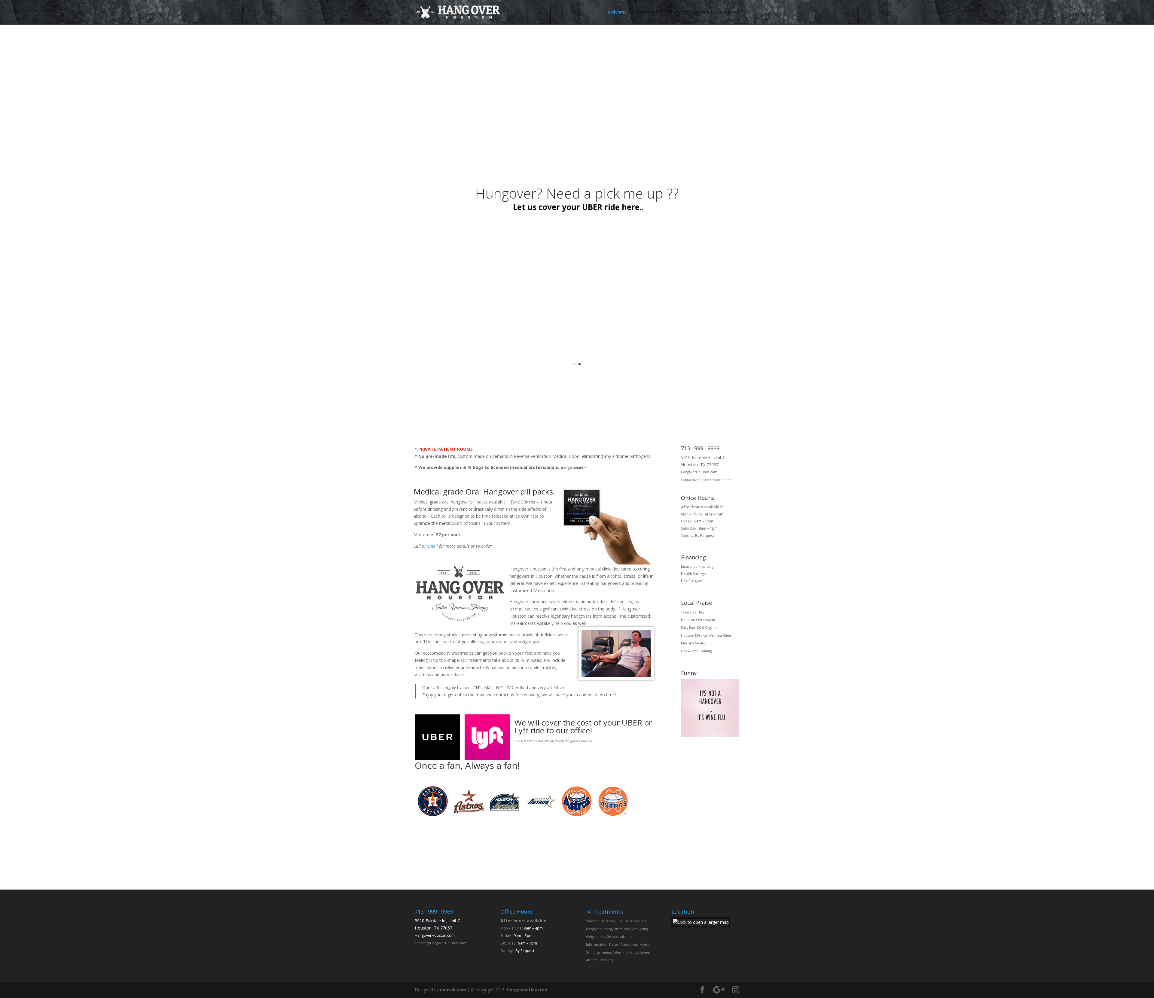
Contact (730, 12)
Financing (678, 12)
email (432, 546)
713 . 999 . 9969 (700, 448)
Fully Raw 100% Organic (699, 627)
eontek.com (453, 990)
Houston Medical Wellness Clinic (706, 635)
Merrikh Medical (694, 643)
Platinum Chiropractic (698, 620)
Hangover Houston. (527, 990)
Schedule (705, 12)
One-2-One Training (696, 651)
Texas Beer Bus (692, 612)
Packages (644, 12)
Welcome (617, 12)
